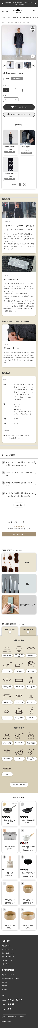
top (4, 17)
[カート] (34, 11)
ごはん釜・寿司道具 (19, 655)
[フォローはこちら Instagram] (17, 1000)
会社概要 (4, 986)
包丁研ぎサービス (25, 17)
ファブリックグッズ (12, 22)
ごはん (19, 759)
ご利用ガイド (6, 946)
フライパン (7, 671)
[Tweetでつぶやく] (24, 184)
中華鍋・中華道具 (7, 686)
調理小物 (31, 718)
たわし (7, 718)
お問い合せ (5, 964)
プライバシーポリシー (9, 975)
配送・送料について (8, 953)
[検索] (7, 11)
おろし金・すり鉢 (31, 686)
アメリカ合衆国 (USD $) (9, 1016)
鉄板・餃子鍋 (19, 686)
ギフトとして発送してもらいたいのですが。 (19, 473)
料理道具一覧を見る (19, 785)
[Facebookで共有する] (20, 184)
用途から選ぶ (28, 629)
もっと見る (19, 505)
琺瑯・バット (7, 702)
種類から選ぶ (10, 629)
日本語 (22, 1016)
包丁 (9, 17)
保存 (7, 774)
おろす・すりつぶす (31, 758)
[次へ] (34, 65)
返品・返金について (8, 957)
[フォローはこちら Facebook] (9, 1000)
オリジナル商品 (7, 655)
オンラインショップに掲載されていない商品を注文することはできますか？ (20, 463)
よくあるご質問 (7, 960)
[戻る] (4, 65)
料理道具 (15, 17)
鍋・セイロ (31, 671)
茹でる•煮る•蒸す (31, 743)
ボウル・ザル (19, 702)
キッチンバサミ (31, 702)
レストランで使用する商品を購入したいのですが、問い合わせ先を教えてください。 (20, 494)
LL (19, 90)
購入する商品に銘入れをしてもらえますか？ (19, 484)
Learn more (19, 5)
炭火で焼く (7, 759)
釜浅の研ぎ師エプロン (11, 146)
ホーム (3, 22)
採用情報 (4, 989)
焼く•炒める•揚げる (19, 743)
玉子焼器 (19, 671)
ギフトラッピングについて (21, 114)
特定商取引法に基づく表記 (10, 978)
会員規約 (4, 982)
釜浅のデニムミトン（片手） (27, 147)
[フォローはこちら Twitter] (13, 1000)
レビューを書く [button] (19, 534)
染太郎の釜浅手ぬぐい (11, 173)
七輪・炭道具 (31, 655)
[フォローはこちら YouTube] (21, 1000)
